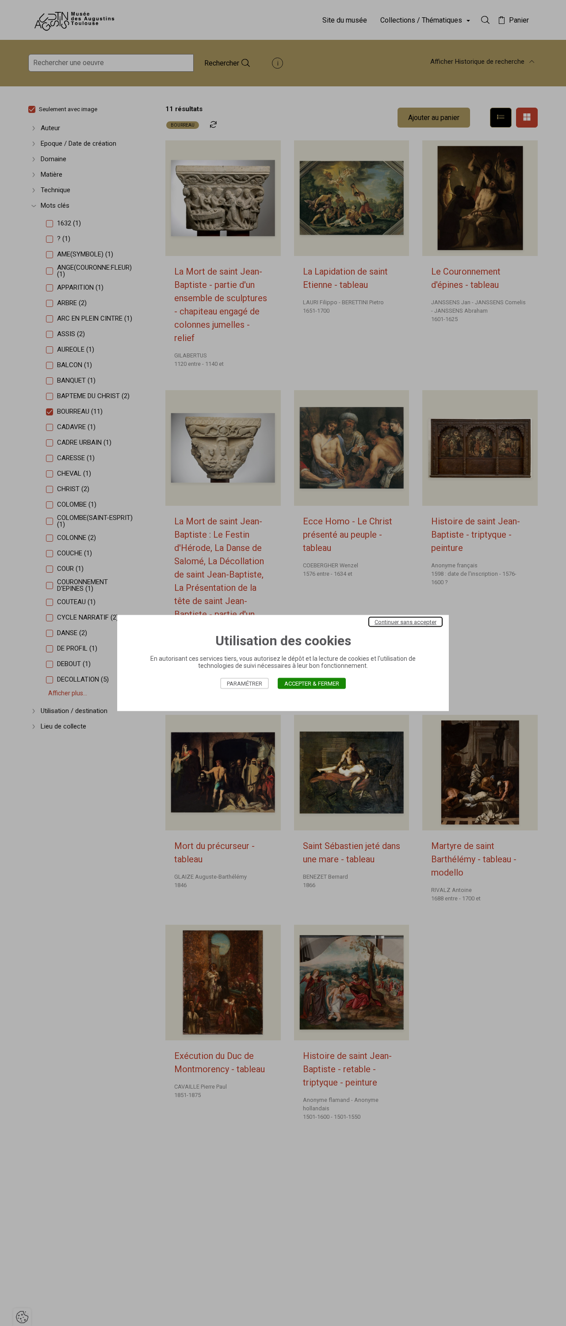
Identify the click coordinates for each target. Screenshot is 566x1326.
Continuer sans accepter (405, 622)
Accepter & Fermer (311, 683)
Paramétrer (244, 683)
